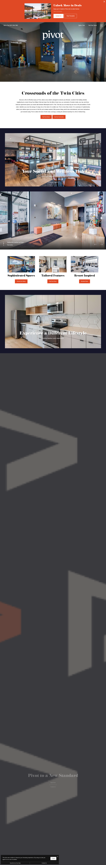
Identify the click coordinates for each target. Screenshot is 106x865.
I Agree (53, 858)
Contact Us (44, 863)
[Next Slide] (101, 244)
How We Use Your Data (15, 863)
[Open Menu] (101, 25)
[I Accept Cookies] (57, 857)
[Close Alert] (104, 2)
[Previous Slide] (95, 244)
